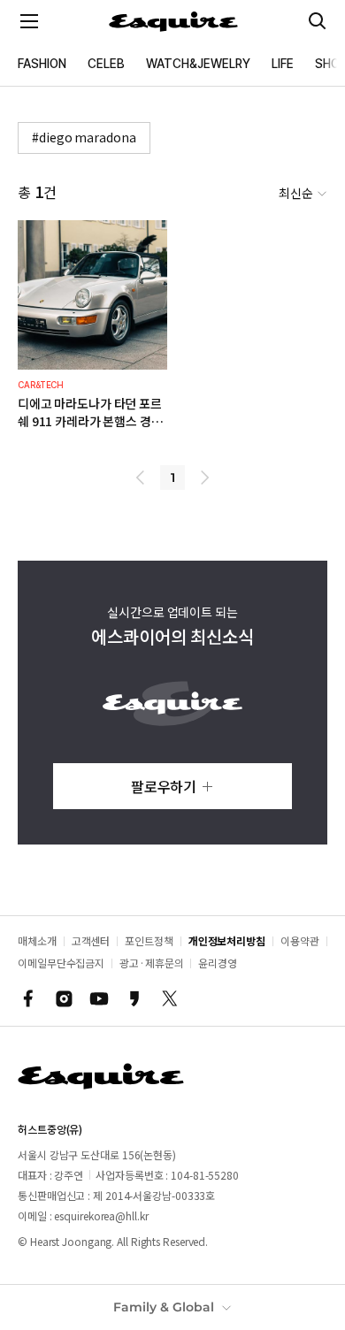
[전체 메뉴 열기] (29, 21)
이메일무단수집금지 (61, 962)
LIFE (283, 64)
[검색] (317, 21)
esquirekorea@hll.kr (101, 1215)
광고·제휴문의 (151, 962)
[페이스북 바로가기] (28, 998)
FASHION (42, 64)
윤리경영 (217, 962)
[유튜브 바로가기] (99, 998)
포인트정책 (149, 940)
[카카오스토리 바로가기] (134, 998)
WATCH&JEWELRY (198, 64)
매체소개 (37, 940)
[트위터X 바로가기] (169, 998)
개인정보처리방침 (226, 940)
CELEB (106, 64)
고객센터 (91, 940)
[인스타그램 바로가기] (63, 998)
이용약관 (299, 940)
